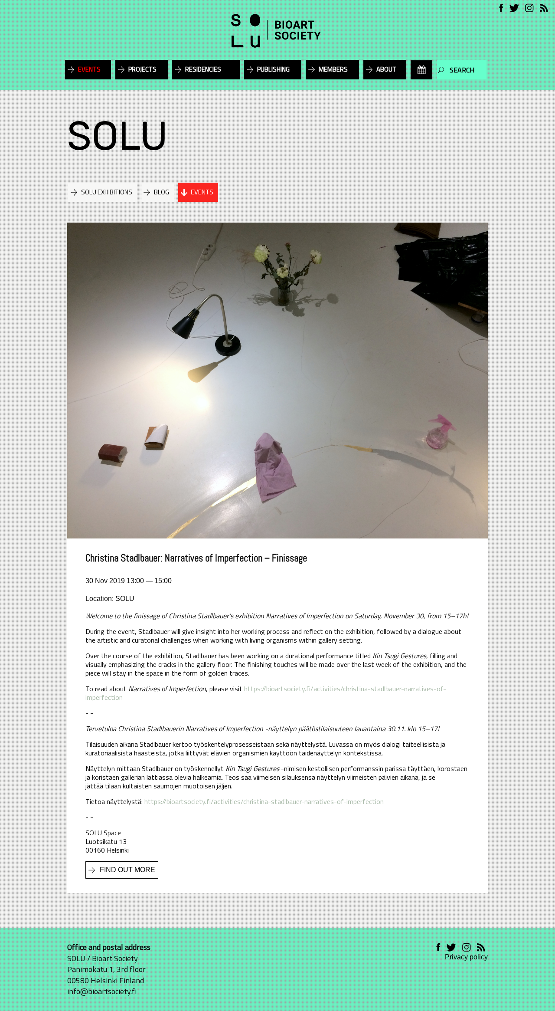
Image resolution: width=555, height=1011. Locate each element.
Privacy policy (466, 957)
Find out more (127, 869)
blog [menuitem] (161, 192)
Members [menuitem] (333, 69)
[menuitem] (421, 69)
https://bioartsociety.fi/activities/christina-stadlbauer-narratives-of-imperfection (265, 692)
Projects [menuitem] (142, 69)
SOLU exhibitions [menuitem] (106, 192)
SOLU (117, 136)
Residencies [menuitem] (203, 69)
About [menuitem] (386, 69)
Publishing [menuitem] (273, 69)
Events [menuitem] (89, 69)
